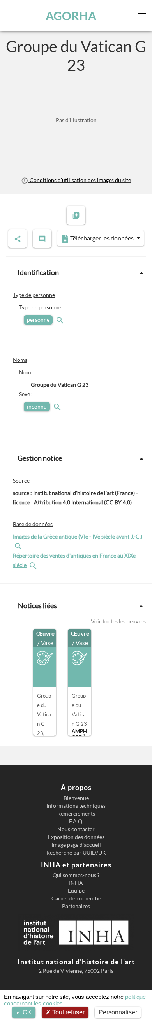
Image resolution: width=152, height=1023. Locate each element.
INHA (76, 883)
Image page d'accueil (76, 845)
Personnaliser (118, 1012)
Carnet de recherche (76, 898)
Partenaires (76, 906)
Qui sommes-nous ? (76, 875)
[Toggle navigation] (143, 15)
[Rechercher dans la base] (19, 545)
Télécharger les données (102, 238)
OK (26, 1012)
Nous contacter (76, 829)
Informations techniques (76, 806)
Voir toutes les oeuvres (118, 621)
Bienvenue (76, 798)
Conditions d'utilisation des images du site (79, 180)
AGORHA (71, 16)
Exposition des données (76, 837)
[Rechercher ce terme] (61, 319)
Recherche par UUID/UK (76, 853)
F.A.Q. (76, 821)
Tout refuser (68, 1012)
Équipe (76, 891)
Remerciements (76, 814)
